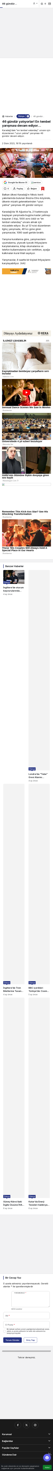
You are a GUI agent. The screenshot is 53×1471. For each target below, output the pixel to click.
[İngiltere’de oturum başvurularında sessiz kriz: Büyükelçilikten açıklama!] (13, 676)
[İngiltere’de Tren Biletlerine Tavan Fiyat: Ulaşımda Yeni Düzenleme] (13, 890)
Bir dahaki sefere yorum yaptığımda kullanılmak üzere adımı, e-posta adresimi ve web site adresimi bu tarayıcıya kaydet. (28, 1331)
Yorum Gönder (12, 1340)
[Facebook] (18, 1425)
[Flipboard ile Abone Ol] (36, 182)
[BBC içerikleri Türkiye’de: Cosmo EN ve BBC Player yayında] (39, 890)
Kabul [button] (47, 1467)
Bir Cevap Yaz (13, 1277)
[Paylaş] (49, 3)
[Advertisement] (26, 28)
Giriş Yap (30, 1340)
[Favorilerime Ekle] (42, 188)
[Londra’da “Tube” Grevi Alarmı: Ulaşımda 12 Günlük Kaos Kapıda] (39, 676)
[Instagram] (35, 1425)
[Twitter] (26, 1425)
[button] (35, 3)
